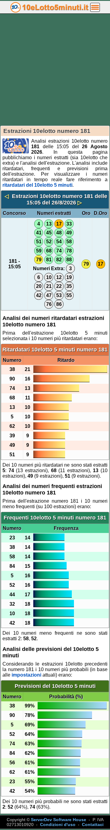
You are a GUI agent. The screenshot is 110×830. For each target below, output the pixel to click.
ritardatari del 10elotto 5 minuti (37, 185)
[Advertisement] (55, 70)
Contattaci (93, 824)
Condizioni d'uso (57, 824)
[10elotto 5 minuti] (49, 6)
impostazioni (26, 675)
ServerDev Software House (58, 819)
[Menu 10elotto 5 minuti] (95, 6)
